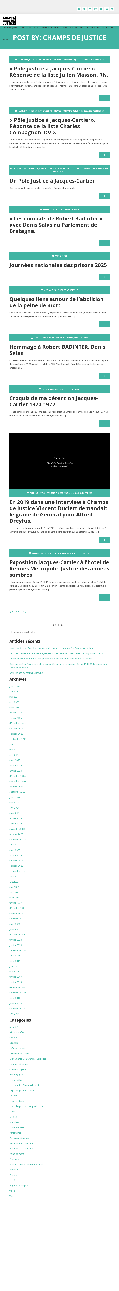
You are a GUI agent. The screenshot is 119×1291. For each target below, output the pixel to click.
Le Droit (86, 553)
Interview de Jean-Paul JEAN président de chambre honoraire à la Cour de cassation (51, 648)
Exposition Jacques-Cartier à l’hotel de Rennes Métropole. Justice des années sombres (59, 568)
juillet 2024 (14, 797)
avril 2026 (14, 702)
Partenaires (61, 256)
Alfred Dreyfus (37, 493)
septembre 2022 (18, 871)
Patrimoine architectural (21, 1143)
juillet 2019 (14, 960)
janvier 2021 (15, 929)
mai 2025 (14, 749)
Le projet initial (83, 168)
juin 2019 (14, 966)
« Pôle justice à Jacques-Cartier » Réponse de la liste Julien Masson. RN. (58, 71)
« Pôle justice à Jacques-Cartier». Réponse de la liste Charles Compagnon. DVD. (53, 126)
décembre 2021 (17, 908)
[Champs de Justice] (9, 20)
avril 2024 (14, 807)
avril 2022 (14, 892)
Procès (100, 27)
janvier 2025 (15, 770)
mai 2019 (14, 971)
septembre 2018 (18, 992)
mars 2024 (14, 812)
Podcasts (14, 1159)
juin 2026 (14, 691)
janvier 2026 (15, 717)
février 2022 (15, 902)
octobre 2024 (16, 786)
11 (23, 611)
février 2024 (15, 818)
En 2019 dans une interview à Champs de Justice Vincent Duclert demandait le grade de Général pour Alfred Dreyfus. (58, 511)
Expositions (68, 27)
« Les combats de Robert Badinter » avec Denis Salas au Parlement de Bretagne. (56, 224)
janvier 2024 (15, 823)
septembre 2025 (18, 738)
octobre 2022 (16, 865)
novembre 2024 (17, 781)
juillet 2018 (14, 997)
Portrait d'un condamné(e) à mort (26, 1164)
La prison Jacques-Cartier (15, 27)
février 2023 (15, 855)
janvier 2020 (15, 945)
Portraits (111, 27)
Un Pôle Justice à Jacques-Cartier (52, 180)
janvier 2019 (15, 982)
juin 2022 (14, 881)
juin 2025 (14, 744)
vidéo (12, 1190)
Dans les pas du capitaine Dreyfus (26, 672)
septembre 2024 (18, 791)
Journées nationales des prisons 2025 (58, 265)
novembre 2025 (17, 728)
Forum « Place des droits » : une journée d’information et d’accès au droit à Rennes (50, 658)
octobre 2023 (16, 834)
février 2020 (15, 939)
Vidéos (88, 493)
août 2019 (14, 955)
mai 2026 (14, 696)
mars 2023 (14, 850)
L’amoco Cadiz (16, 1079)
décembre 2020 (17, 934)
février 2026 (15, 712)
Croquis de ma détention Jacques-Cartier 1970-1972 (53, 401)
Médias (6, 39)
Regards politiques (94, 59)
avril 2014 (14, 1013)
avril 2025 (14, 754)
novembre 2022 (17, 860)
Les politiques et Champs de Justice (64, 59)
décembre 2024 (17, 776)
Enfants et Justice (18, 1048)
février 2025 (15, 765)
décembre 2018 (17, 987)
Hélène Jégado (16, 1074)
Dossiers (91, 27)
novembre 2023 (17, 828)
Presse (13, 1174)
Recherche (59, 625)
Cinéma (13, 1037)
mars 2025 (14, 760)
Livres (60, 290)
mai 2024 (14, 802)
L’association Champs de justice (45, 27)
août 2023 (14, 844)
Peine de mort (72, 209)
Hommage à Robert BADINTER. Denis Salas (57, 350)
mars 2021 (14, 923)
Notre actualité (64, 337)
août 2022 (14, 876)
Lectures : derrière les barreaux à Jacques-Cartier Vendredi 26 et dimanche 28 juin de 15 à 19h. (56, 653)
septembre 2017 (18, 1008)
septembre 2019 (18, 950)
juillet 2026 (14, 686)
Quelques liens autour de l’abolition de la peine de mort (56, 302)
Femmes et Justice (18, 1063)
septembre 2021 (18, 918)
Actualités (80, 27)
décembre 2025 (17, 723)
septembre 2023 (18, 839)
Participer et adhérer (19, 1137)
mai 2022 (14, 886)
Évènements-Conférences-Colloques (65, 493)
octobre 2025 (16, 733)
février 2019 (15, 976)
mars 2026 (14, 707)
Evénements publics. (53, 209)
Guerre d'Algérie (17, 1069)
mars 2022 (14, 897)
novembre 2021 (17, 913)
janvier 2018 (15, 1003)
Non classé (14, 1122)
